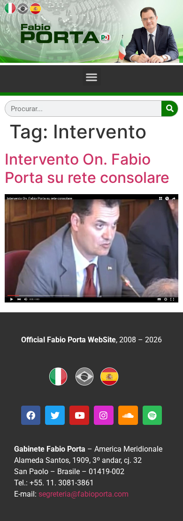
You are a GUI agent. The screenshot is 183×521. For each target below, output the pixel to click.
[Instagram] (104, 415)
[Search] (169, 108)
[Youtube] (79, 415)
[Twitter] (55, 415)
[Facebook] (31, 415)
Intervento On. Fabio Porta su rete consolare (87, 168)
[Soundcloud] (128, 415)
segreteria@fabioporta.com (83, 494)
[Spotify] (152, 415)
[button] (92, 77)
